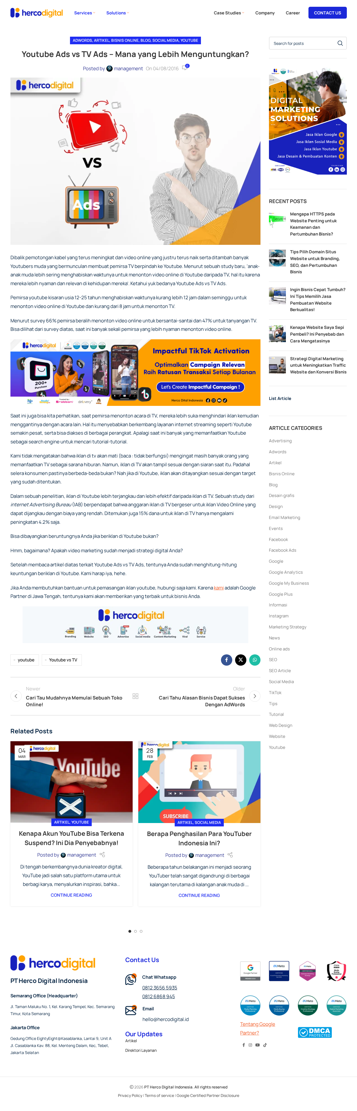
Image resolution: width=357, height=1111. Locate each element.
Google (276, 561)
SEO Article (280, 671)
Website (277, 736)
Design (276, 506)
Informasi (278, 605)
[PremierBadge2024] (250, 971)
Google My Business (289, 583)
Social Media (165, 40)
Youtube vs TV (63, 660)
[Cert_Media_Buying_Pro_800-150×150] (279, 1005)
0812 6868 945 (158, 996)
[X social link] (240, 660)
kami (219, 587)
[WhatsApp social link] (254, 660)
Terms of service (159, 1095)
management (128, 68)
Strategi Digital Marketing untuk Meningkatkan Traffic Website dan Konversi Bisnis (318, 365)
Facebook (278, 539)
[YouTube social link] (258, 1045)
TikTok (275, 693)
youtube (26, 660)
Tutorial (276, 714)
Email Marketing (284, 517)
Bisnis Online (125, 40)
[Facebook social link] (226, 660)
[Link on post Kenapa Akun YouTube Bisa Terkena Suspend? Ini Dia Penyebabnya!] (71, 782)
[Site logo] (36, 12)
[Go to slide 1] (129, 931)
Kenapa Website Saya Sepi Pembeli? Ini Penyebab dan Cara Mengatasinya (317, 334)
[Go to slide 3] (141, 931)
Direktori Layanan (141, 1050)
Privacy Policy (130, 1095)
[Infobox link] (178, 1014)
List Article (280, 398)
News (274, 638)
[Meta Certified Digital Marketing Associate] (337, 1005)
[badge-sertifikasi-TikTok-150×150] (337, 971)
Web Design (280, 725)
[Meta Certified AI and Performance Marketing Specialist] (279, 971)
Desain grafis (281, 495)
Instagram (279, 616)
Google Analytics (286, 572)
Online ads (279, 649)
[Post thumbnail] (277, 224)
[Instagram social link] (250, 1045)
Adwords (82, 40)
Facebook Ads (282, 550)
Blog (145, 40)
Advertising (280, 441)
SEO (273, 660)
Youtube (189, 40)
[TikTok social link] (265, 1045)
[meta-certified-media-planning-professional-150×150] (250, 1005)
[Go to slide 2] (135, 931)
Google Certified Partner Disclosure (208, 1095)
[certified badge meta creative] (308, 1005)
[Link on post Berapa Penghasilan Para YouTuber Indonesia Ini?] (199, 782)
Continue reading (71, 895)
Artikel (101, 40)
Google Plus (281, 594)
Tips (273, 704)
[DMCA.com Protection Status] (315, 1032)
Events (276, 528)
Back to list (135, 696)
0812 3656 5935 (159, 987)
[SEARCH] (340, 43)
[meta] (308, 971)
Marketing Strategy (287, 627)
